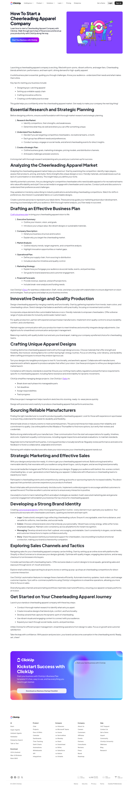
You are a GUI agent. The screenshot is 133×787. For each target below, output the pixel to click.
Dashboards (37, 738)
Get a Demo (104, 732)
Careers (80, 729)
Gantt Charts (37, 744)
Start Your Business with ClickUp (24, 40)
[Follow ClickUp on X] (22, 777)
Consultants (82, 744)
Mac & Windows (16, 755)
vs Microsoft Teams (62, 729)
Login (110, 3)
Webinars (103, 744)
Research (103, 750)
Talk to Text (14, 743)
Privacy (93, 784)
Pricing (68, 3)
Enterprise (77, 3)
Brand (80, 753)
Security (84, 784)
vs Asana (58, 732)
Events (80, 738)
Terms (102, 784)
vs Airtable (59, 756)
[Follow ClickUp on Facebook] (15, 777)
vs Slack (58, 741)
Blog (101, 747)
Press (80, 750)
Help (101, 723)
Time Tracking (38, 741)
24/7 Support (104, 726)
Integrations (37, 756)
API (34, 753)
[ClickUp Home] (15, 3)
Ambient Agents (16, 733)
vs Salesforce (60, 750)
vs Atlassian (59, 726)
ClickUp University (106, 741)
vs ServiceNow (60, 735)
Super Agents (15, 730)
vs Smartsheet (60, 744)
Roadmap (81, 756)
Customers (81, 732)
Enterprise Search (16, 740)
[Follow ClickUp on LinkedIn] (11, 777)
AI (11, 723)
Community (104, 738)
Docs (25, 289)
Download (14, 749)
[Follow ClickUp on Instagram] (18, 777)
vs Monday (59, 738)
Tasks (65, 378)
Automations (37, 747)
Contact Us (104, 729)
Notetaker (13, 736)
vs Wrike (58, 747)
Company (81, 723)
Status (76, 784)
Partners (81, 741)
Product (36, 723)
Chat (34, 726)
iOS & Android (15, 752)
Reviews (81, 747)
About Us (81, 726)
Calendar (36, 735)
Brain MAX (14, 758)
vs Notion (58, 753)
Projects (36, 729)
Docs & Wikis (37, 732)
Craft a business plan (19, 214)
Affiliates (81, 735)
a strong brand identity (28, 510)
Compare (58, 723)
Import (102, 735)
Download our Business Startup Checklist (42, 691)
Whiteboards (37, 750)
